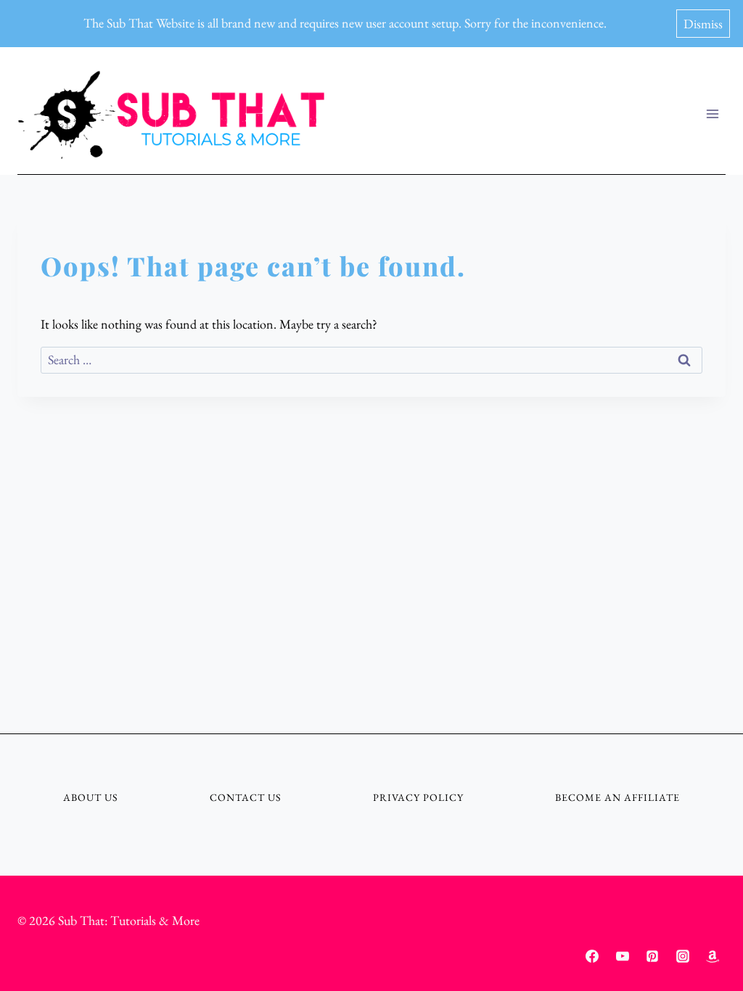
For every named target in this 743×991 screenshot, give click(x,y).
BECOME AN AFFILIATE (617, 797)
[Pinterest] (652, 956)
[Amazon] (712, 956)
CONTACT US (246, 797)
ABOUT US (90, 797)
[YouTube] (622, 956)
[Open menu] (712, 114)
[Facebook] (592, 956)
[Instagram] (683, 956)
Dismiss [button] (703, 23)
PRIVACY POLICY (418, 797)
